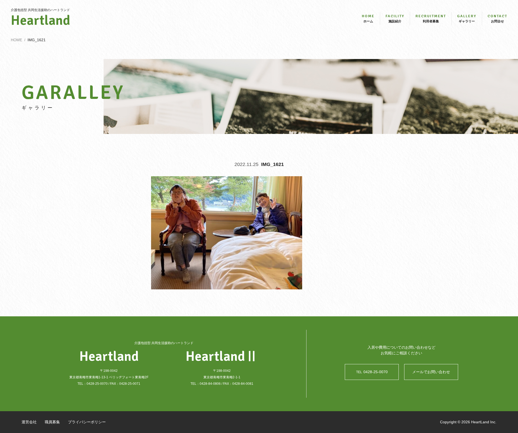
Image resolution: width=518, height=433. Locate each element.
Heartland (40, 20)
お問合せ (497, 18)
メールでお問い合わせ (431, 372)
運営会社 (29, 422)
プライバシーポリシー (87, 422)
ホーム (368, 18)
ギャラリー (466, 18)
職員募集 (52, 422)
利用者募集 (430, 18)
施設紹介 (395, 18)
